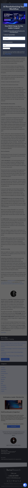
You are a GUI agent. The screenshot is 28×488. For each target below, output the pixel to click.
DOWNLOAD (6, 48)
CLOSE (25, 4)
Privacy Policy (8, 54)
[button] (25, 485)
